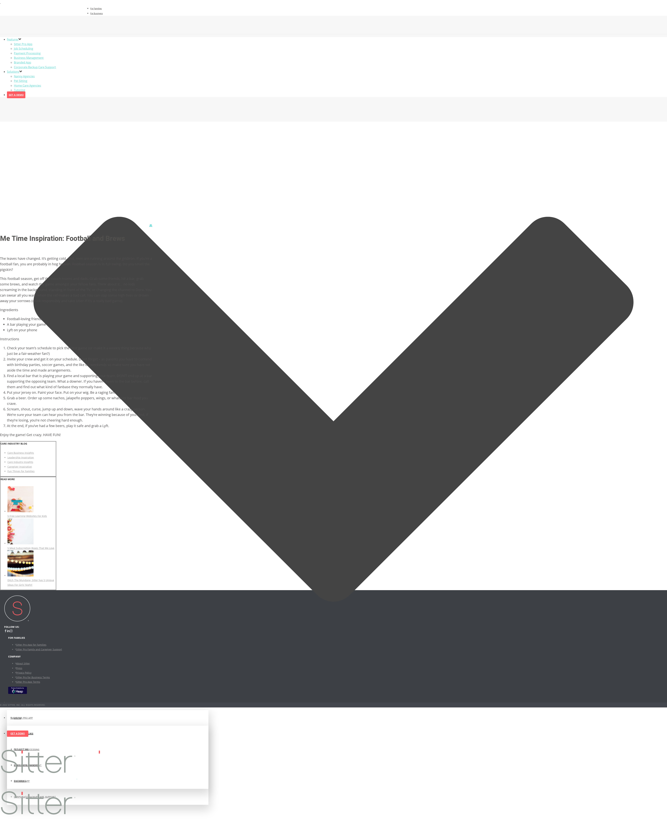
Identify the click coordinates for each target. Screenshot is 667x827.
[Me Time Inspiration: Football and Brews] (333, 413)
